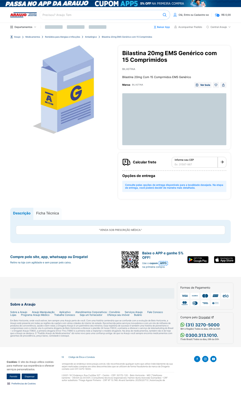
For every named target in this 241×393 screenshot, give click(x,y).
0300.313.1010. (201, 335)
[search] (105, 15)
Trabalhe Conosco (64, 315)
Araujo (17, 37)
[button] (21, 383)
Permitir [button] (13, 376)
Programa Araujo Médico (35, 315)
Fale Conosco (155, 312)
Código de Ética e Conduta (81, 357)
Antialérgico (91, 37)
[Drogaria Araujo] (23, 14)
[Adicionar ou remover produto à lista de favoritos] (216, 85)
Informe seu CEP (184, 159)
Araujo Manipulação (43, 312)
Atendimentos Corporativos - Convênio (97, 312)
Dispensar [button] (30, 376)
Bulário (138, 315)
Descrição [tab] (22, 213)
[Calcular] (222, 162)
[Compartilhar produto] (223, 85)
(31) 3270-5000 (202, 324)
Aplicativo (65, 312)
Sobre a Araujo (18, 312)
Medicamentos (32, 37)
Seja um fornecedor (91, 315)
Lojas (13, 315)
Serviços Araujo (134, 312)
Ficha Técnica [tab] (47, 213)
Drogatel (204, 317)
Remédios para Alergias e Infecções (62, 37)
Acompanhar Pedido (190, 27)
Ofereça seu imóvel (118, 315)
